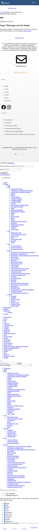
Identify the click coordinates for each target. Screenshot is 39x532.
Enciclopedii (14, 236)
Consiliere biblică (16, 202)
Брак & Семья (15, 259)
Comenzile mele (8, 325)
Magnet (13, 301)
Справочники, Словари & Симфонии (22, 289)
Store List (6, 354)
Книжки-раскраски (17, 249)
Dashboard (7, 330)
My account (7, 340)
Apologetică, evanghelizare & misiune (22, 190)
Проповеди (14, 286)
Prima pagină (7, 317)
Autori (5, 319)
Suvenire (9, 294)
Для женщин (15, 265)
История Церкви (16, 278)
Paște (12, 215)
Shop (5, 353)
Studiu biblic (14, 226)
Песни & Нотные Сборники (19, 283)
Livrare (6, 314)
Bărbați (13, 194)
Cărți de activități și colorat (18, 234)
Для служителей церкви (18, 270)
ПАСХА (13, 281)
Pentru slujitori (15, 216)
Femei (12, 208)
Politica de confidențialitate (11, 348)
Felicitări (13, 298)
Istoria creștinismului (17, 210)
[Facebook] (3, 107)
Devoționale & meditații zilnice (20, 205)
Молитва (13, 280)
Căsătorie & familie (16, 198)
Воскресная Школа (17, 262)
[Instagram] (9, 107)
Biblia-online (7, 307)
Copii (8, 231)
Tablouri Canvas (15, 304)
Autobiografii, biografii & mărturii (20, 192)
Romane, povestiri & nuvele (19, 221)
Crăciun (13, 203)
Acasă (2, 12)
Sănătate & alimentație (17, 224)
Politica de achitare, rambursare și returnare (16, 346)
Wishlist (6, 358)
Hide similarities (10, 493)
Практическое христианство (19, 285)
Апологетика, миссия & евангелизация (23, 252)
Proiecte (6, 309)
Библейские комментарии (19, 254)
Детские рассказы (16, 247)
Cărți (8, 187)
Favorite (15, 528)
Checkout (6, 323)
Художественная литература (19, 293)
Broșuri (13, 195)
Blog (5, 12)
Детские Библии (16, 246)
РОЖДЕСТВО (15, 288)
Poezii (12, 218)
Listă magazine (8, 336)
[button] (5, 3)
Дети (8, 244)
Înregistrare (11, 163)
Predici (13, 220)
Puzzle (13, 242)
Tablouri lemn (15, 306)
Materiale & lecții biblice (18, 211)
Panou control (8, 345)
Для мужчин (15, 267)
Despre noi (7, 311)
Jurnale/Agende (15, 299)
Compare (6, 327)
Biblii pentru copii (16, 233)
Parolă (2, 169)
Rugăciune (14, 223)
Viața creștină (15, 229)
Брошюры (14, 260)
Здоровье (14, 276)
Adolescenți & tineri (16, 189)
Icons (5, 335)
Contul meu (24, 528)
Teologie (13, 228)
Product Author (8, 349)
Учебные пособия (16, 291)
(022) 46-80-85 (21, 72)
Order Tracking (8, 343)
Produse (5, 528)
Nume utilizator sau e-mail (8, 166)
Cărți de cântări (15, 197)
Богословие (14, 257)
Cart (5, 322)
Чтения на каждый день (18, 275)
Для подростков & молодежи (20, 268)
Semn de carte (15, 302)
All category (7, 368)
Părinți (13, 213)
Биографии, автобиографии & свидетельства (25, 255)
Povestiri (13, 241)
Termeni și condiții (9, 356)
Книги (9, 250)
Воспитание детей (16, 263)
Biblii (8, 185)
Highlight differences (11, 495)
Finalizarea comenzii (9, 333)
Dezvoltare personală (17, 207)
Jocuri (12, 237)
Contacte (9, 312)
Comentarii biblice (16, 200)
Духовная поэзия (16, 272)
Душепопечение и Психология (20, 273)
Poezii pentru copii (16, 239)
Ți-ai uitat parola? (5, 174)
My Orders (7, 341)
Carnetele (13, 296)
